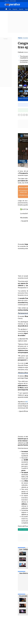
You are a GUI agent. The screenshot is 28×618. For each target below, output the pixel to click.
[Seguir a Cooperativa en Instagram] (15, 1)
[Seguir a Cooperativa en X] (13, 1)
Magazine (15, 9)
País (10, 9)
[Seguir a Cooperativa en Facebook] (11, 1)
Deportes (21, 9)
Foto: (20, 66)
